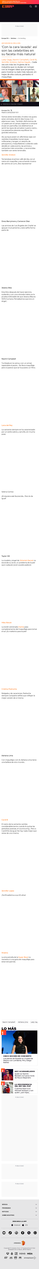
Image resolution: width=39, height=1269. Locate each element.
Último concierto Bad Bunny (11, 1)
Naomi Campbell (21, 60)
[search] (31, 6)
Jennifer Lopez (8, 891)
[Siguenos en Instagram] (16, 1234)
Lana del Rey (7, 425)
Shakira (5, 953)
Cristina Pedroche (9, 689)
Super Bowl (23, 957)
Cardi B (33, 60)
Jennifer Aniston (9, 62)
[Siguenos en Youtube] (4, 1234)
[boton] (28, 1204)
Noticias (13, 38)
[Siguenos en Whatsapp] (35, 1234)
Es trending (21, 38)
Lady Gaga (7, 60)
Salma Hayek (24, 62)
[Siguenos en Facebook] (22, 1234)
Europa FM (5, 38)
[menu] (36, 6)
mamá (21, 627)
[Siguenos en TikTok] (10, 1234)
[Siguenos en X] (28, 1234)
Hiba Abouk (7, 623)
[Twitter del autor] (11, 110)
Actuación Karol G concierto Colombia (14, 2)
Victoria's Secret (26, 560)
